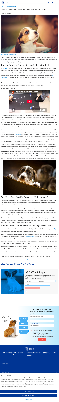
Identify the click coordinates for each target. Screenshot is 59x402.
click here (46, 341)
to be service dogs (30, 236)
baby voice (18, 134)
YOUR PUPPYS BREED (33, 319)
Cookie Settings (28, 399)
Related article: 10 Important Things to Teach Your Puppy (15, 259)
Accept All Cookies (28, 391)
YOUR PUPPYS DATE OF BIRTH (34, 323)
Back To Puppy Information (9, 6)
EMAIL (31, 314)
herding (54, 228)
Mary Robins (6, 12)
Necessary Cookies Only (28, 395)
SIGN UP (42, 339)
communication (12, 54)
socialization (5, 54)
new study (4, 68)
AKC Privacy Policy (55, 343)
